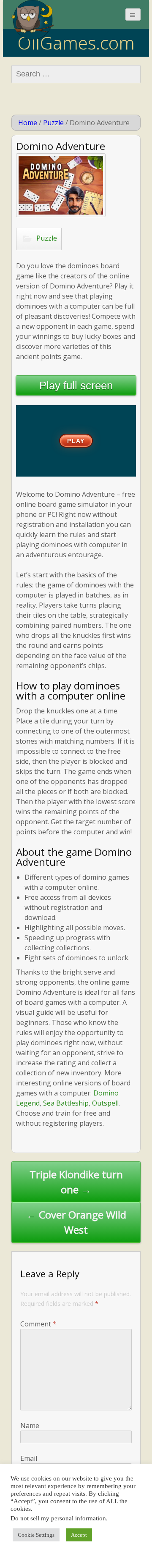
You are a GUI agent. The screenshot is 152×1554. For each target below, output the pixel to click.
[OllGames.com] (32, 19)
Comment (38, 1324)
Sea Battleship (66, 1103)
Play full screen (76, 385)
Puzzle (53, 122)
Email (28, 1458)
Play (76, 441)
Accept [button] (79, 1535)
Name (29, 1425)
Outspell (105, 1103)
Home (27, 122)
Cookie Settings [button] (36, 1535)
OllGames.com (76, 43)
